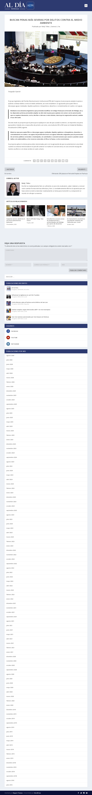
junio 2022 (9, 577)
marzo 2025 (10, 431)
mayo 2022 (9, 581)
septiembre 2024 (11, 457)
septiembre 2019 (11, 723)
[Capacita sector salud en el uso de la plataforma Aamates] (15, 210)
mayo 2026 (9, 369)
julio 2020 (9, 678)
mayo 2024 (9, 475)
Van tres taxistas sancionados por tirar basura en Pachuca (30, 317)
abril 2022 (9, 586)
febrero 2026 (10, 382)
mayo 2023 (9, 528)
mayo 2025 (9, 422)
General (53, 27)
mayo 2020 (9, 687)
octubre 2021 (10, 612)
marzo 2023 (10, 537)
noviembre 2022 (11, 555)
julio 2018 (9, 785)
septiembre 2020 (11, 670)
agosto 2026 (10, 355)
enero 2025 (9, 439)
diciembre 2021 (11, 603)
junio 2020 (9, 683)
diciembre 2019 (11, 709)
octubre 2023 (10, 506)
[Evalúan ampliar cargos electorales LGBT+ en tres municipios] (8, 311)
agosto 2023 (10, 515)
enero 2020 (9, 705)
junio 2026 (9, 364)
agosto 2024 (10, 462)
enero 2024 (9, 493)
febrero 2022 (10, 594)
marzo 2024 (10, 484)
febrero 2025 (10, 435)
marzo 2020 (10, 696)
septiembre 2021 (11, 617)
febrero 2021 (10, 647)
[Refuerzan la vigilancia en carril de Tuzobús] (8, 296)
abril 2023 (9, 532)
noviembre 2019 (11, 714)
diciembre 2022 (11, 550)
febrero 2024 (10, 488)
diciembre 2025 (11, 391)
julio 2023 (9, 519)
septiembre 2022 (11, 563)
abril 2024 (9, 479)
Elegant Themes (18, 793)
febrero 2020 (10, 701)
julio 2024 (9, 466)
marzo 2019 (10, 749)
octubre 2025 (10, 400)
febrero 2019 (10, 754)
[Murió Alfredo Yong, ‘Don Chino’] (36, 210)
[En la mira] (8, 289)
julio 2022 (9, 572)
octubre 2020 (10, 665)
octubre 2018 (10, 771)
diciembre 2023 (11, 497)
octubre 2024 (10, 453)
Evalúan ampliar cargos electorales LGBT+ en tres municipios (31, 309)
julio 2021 (9, 625)
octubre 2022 (10, 559)
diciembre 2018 (11, 763)
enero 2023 (9, 546)
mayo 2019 (9, 740)
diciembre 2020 (11, 656)
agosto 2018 (10, 780)
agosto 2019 (10, 727)
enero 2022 (9, 599)
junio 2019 (9, 736)
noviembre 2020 (11, 661)
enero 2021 (9, 652)
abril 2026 (9, 373)
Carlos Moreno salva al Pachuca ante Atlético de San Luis (30, 302)
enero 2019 (9, 758)
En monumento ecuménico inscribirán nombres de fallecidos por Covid (76, 220)
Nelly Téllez (46, 27)
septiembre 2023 (11, 510)
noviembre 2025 (11, 395)
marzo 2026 (10, 377)
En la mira (15, 288)
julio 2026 (9, 360)
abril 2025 (9, 426)
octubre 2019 (10, 718)
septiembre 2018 (11, 776)
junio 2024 (9, 470)
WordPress (37, 793)
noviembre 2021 (11, 608)
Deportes (26, 304)
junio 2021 (9, 630)
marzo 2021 (10, 643)
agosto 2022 (10, 568)
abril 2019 (9, 745)
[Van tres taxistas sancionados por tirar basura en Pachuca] (8, 318)
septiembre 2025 (11, 404)
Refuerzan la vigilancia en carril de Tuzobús (25, 295)
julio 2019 (9, 732)
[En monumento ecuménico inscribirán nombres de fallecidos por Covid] (76, 210)
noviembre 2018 (11, 767)
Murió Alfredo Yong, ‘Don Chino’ (35, 219)
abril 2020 (9, 692)
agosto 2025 (10, 408)
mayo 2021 (9, 634)
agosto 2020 (10, 674)
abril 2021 (9, 639)
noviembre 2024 (11, 448)
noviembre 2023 (11, 501)
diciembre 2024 (11, 444)
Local (25, 297)
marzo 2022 (10, 590)
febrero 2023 (10, 541)
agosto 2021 (10, 621)
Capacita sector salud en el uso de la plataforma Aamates (15, 220)
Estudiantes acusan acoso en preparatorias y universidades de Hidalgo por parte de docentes (55, 221)
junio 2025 (9, 417)
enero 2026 (9, 386)
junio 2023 (9, 524)
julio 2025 (9, 413)
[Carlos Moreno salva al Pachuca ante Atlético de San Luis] (8, 303)
